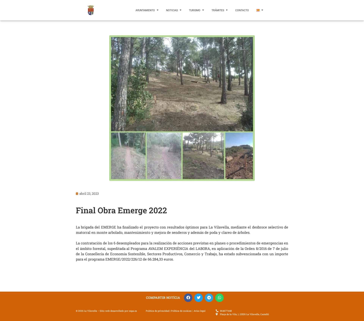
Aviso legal (200, 310)
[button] (188, 298)
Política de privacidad (157, 310)
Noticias (172, 10)
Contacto (242, 10)
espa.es (133, 310)
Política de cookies (181, 310)
